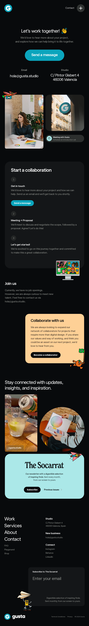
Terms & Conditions (58, 616)
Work (9, 519)
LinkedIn (49, 557)
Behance (49, 553)
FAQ (6, 545)
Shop (6, 553)
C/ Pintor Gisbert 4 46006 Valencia (66, 77)
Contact (12, 539)
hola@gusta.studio (24, 76)
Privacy (70, 616)
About (10, 532)
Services (13, 525)
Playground (9, 549)
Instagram (50, 549)
